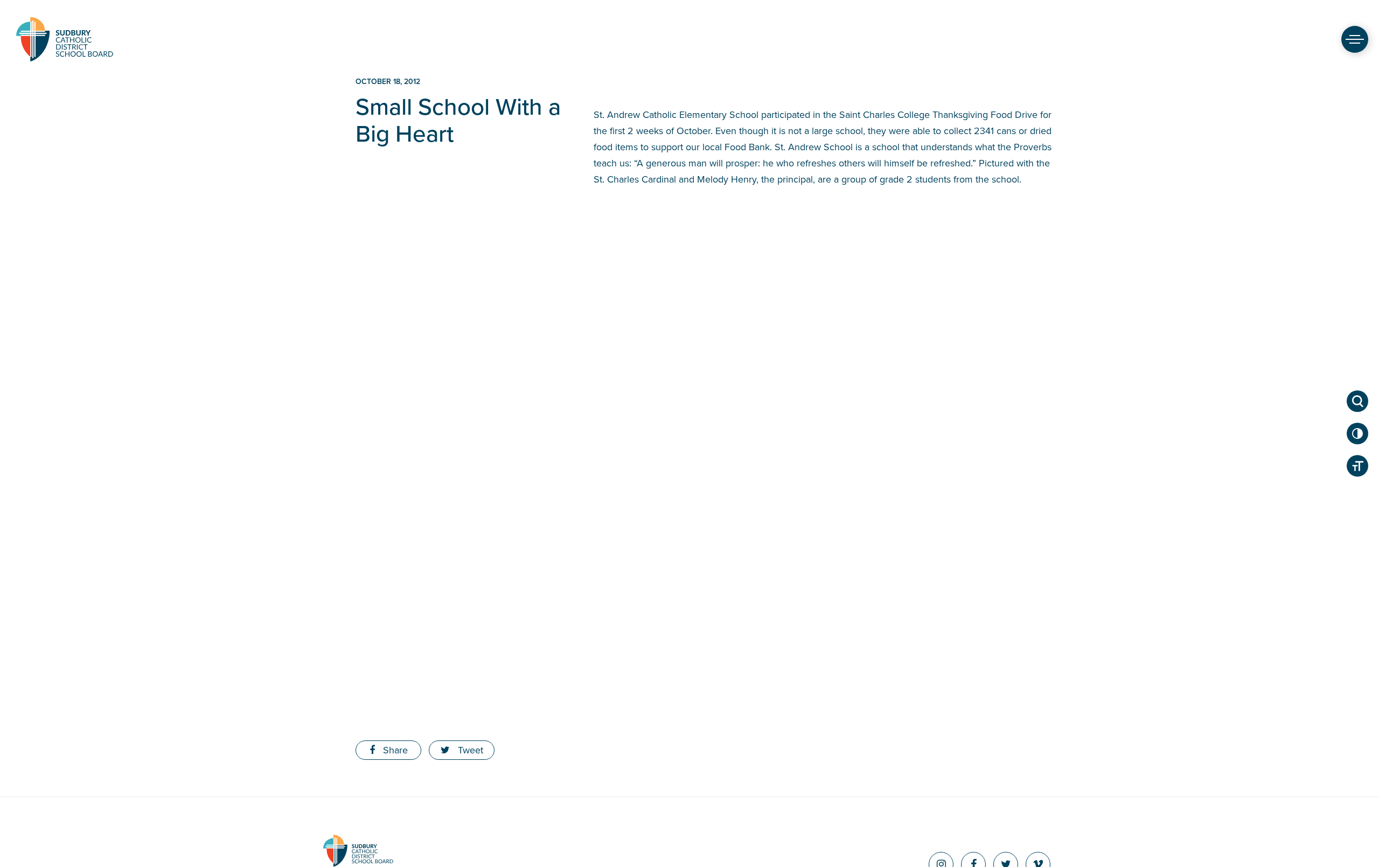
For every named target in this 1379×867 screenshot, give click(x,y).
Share (394, 750)
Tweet (469, 750)
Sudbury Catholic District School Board (64, 39)
